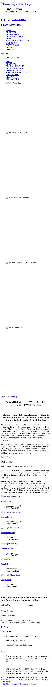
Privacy (34, 684)
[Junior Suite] (10, 496)
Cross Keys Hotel (11, 24)
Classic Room (6, 517)
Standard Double (8, 533)
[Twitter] (4, 20)
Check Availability (8, 397)
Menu (3, 53)
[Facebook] (1, 20)
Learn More (6, 457)
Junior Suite (6, 501)
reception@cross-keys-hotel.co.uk (19, 645)
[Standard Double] (11, 528)
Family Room (6, 564)
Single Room (6, 580)
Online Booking (7, 611)
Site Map (6, 684)
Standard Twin (7, 548)
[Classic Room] (11, 512)
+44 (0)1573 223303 (18, 605)
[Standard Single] (10, 575)
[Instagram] (8, 20)
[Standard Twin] (10, 544)
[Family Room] (7, 559)
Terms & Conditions (20, 684)
